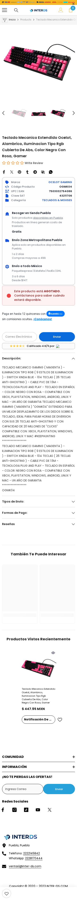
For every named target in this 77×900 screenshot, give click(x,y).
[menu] (4, 10)
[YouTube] (37, 809)
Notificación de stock (39, 719)
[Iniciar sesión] (61, 10)
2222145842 (31, 853)
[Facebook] (4, 172)
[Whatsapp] (51, 172)
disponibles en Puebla (48, 218)
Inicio (12, 19)
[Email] (43, 172)
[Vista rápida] (53, 653)
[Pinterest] (19, 172)
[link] (6, 893)
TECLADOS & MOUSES (57, 200)
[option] (38, 61)
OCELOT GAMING (60, 182)
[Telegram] (35, 172)
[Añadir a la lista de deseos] (59, 719)
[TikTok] (26, 809)
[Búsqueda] (16, 10)
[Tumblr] (27, 172)
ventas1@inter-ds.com (25, 866)
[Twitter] (12, 172)
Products (25, 19)
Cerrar (73, 4)
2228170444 (34, 858)
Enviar (57, 336)
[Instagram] (14, 809)
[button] (3, 113)
